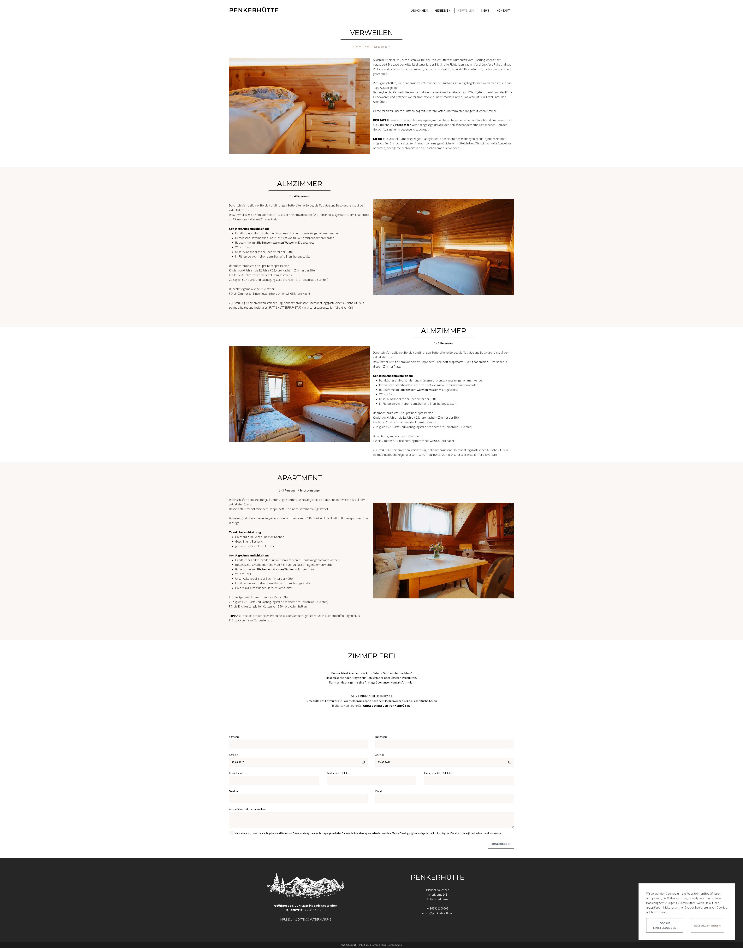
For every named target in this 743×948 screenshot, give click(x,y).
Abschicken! (501, 844)
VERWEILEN (466, 10)
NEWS (485, 10)
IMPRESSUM (287, 919)
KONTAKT (503, 10)
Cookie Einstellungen (664, 925)
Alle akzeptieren (707, 925)
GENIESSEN (443, 10)
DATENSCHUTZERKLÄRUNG (314, 919)
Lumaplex (376, 944)
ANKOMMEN (419, 10)
